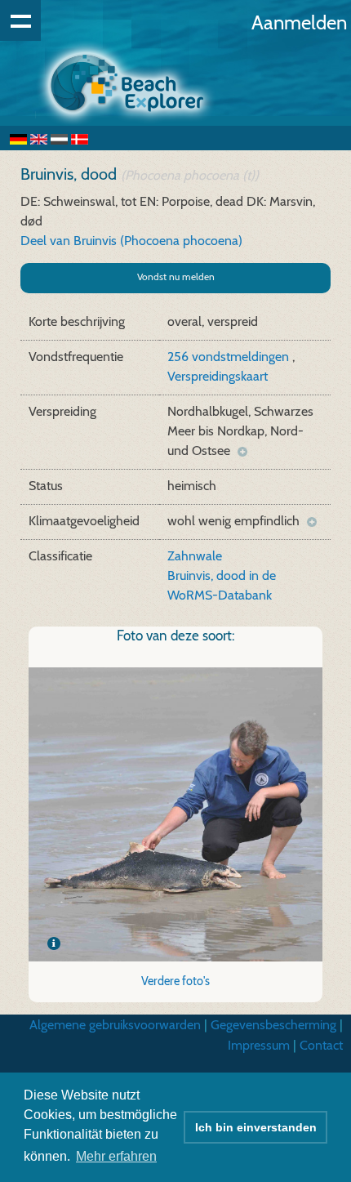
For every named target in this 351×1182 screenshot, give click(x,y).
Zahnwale (194, 556)
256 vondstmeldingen (229, 356)
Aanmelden (299, 22)
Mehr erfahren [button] (116, 1156)
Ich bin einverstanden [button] (256, 1127)
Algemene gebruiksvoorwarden (115, 1025)
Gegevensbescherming (273, 1025)
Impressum (259, 1045)
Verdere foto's (175, 981)
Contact (321, 1045)
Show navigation (20, 20)
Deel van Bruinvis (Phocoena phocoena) (131, 240)
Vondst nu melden (176, 276)
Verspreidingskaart (217, 376)
